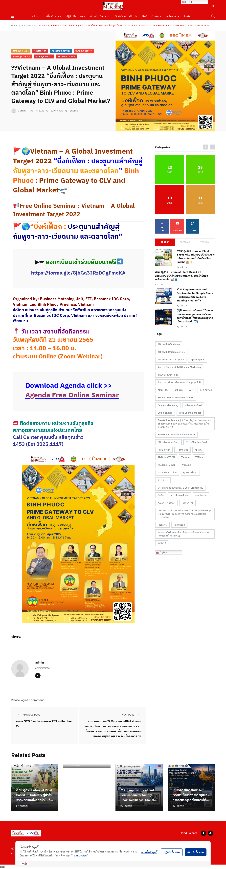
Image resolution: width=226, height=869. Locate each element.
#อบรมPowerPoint (168, 374)
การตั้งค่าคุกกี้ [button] (149, 852)
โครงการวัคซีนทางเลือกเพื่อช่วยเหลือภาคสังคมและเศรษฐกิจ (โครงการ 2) (183, 534)
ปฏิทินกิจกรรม (74, 16)
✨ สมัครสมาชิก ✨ (125, 16)
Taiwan (185, 457)
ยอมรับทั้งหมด (195, 852)
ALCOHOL (163, 390)
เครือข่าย (171, 16)
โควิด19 (162, 543)
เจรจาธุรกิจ (187, 503)
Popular (185, 242)
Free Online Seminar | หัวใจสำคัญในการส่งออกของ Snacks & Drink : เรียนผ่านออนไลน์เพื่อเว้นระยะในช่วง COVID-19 (184, 423)
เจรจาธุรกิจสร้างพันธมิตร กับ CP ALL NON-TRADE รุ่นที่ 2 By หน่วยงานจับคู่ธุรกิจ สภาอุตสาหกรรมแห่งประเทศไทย (185, 513)
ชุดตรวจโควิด (190, 472)
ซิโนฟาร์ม (163, 480)
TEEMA (199, 457)
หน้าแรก (36, 16)
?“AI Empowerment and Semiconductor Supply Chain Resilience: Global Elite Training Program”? (195, 295)
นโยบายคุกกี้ (81, 855)
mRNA (198, 449)
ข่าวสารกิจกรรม (99, 16)
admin (39, 662)
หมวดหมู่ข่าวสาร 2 (21, 56)
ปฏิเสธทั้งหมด (172, 852)
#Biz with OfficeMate (169, 344)
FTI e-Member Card (196, 442)
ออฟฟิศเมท (200, 495)
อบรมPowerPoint (179, 495)
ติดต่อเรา (189, 16)
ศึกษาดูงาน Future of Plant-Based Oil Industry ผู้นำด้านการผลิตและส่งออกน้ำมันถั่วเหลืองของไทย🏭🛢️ (181, 275)
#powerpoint (197, 359)
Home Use (182, 449)
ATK (191, 390)
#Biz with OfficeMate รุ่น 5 (171, 352)
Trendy (204, 242)
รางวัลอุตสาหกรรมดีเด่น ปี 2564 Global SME (180, 487)
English (163, 552)
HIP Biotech (164, 449)
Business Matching (168, 405)
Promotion (40, 51)
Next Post (128, 715)
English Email (165, 412)
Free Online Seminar (190, 412)
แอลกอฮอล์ (179, 524)
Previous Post (31, 715)
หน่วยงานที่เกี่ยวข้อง (61, 51)
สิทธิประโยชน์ (150, 16)
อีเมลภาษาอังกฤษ (166, 503)
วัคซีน (161, 495)
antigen (179, 390)
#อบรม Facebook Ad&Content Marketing (179, 367)
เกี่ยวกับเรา (52, 16)
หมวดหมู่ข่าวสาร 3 (43, 56)
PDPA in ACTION (166, 457)
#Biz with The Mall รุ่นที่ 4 (171, 359)
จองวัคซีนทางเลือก (167, 472)
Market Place (21, 51)
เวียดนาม (162, 524)
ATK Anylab (206, 390)
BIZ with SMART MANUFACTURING (176, 397)
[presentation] (205, 147)
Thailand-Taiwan (167, 465)
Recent (165, 242)
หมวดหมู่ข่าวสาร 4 (66, 56)
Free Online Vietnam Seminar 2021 (176, 434)
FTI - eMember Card (168, 442)
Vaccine (186, 465)
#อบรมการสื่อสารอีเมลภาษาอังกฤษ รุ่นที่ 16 (179, 382)
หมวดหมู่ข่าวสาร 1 (83, 51)
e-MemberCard (193, 405)
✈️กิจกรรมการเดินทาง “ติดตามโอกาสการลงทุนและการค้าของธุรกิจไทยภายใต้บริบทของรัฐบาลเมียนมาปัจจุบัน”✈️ (191, 800)
